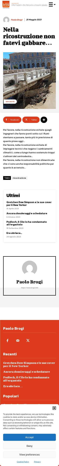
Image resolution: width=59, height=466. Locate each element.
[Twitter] (28, 340)
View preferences (29, 454)
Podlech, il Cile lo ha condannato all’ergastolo (26, 223)
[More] (44, 120)
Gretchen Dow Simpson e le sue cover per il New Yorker (29, 203)
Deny (30, 445)
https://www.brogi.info (29, 287)
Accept (29, 437)
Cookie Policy (23, 461)
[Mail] (17, 340)
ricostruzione (19, 178)
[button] (54, 408)
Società (10, 101)
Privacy (37, 461)
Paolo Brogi (16, 20)
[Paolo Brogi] (6, 20)
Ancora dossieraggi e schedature (26, 213)
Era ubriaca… (14, 233)
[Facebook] (7, 340)
